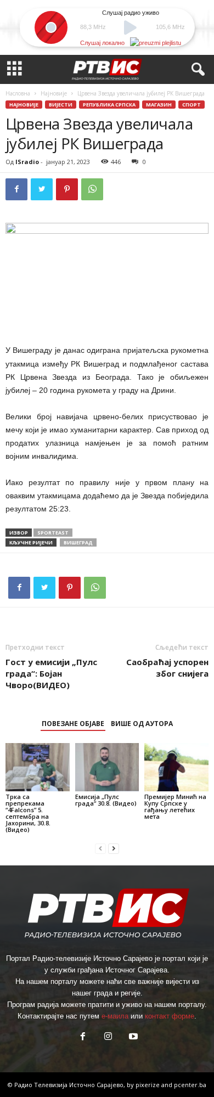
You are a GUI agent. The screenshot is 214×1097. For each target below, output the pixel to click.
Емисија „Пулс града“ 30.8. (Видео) (106, 799)
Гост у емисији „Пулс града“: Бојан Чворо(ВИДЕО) (51, 673)
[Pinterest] (67, 189)
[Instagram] (108, 1037)
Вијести (60, 104)
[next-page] (113, 848)
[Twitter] (42, 189)
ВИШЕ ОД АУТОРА (142, 723)
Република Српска (109, 104)
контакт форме (169, 1016)
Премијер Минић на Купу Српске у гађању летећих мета (175, 806)
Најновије (54, 93)
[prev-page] (100, 848)
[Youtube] (132, 1037)
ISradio (27, 161)
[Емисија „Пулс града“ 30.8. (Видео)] (107, 767)
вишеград (78, 542)
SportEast (53, 532)
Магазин (159, 104)
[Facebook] (16, 189)
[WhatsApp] (92, 189)
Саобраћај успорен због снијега (167, 667)
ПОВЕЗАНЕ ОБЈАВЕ (73, 723)
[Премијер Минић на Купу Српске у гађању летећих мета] (176, 767)
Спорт (191, 104)
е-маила (115, 1016)
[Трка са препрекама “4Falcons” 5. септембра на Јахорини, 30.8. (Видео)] (37, 767)
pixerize (148, 1085)
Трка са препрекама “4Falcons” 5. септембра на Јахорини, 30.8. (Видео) (27, 813)
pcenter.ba (190, 1085)
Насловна (17, 93)
